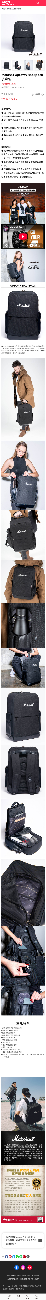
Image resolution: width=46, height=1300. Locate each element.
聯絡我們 (26, 1275)
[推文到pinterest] (24, 1256)
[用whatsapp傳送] (20, 1256)
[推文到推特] (13, 1256)
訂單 (27, 1298)
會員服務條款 (13, 1279)
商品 (18, 1298)
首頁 (3, 9)
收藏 (43, 94)
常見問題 (35, 1275)
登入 (9, 1298)
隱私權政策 (25, 1279)
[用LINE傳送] (17, 1256)
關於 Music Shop (14, 1275)
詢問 (38, 94)
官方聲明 (35, 1279)
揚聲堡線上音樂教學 (14, 9)
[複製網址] (28, 1256)
